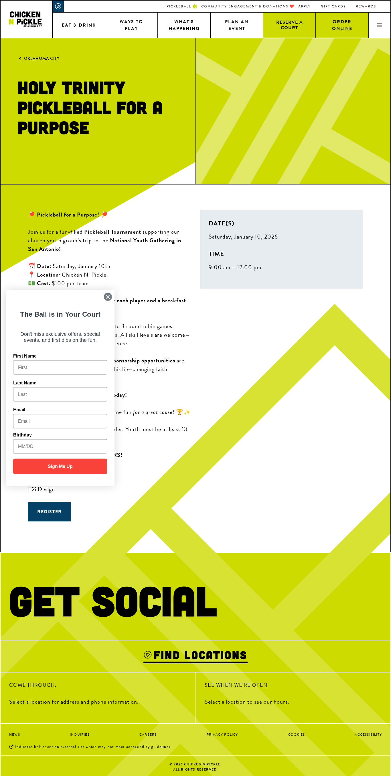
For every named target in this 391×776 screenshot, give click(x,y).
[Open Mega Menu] (379, 25)
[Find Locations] (58, 6)
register (49, 511)
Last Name (24, 382)
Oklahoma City (42, 58)
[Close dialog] (108, 296)
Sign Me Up (60, 466)
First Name (25, 355)
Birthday (22, 434)
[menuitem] (182, 6)
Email (19, 409)
